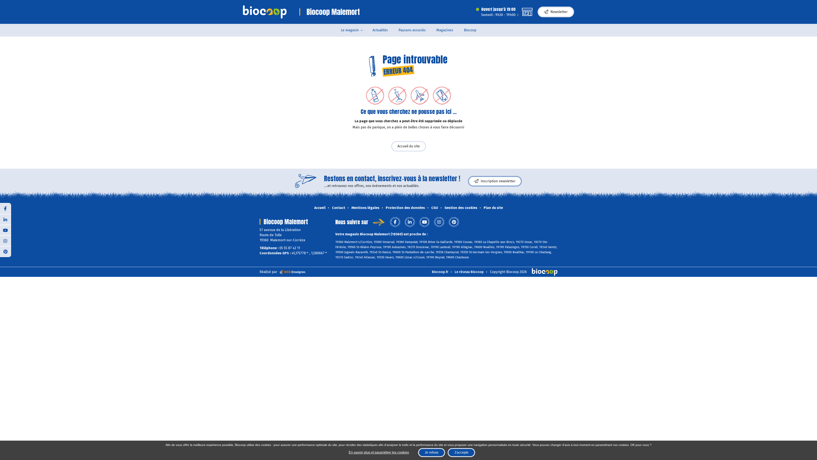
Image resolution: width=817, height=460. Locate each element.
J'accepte (461, 452)
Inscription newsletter (498, 181)
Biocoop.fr (440, 272)
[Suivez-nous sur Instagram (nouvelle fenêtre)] (5, 240)
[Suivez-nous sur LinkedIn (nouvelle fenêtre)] (5, 219)
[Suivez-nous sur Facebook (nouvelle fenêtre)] (5, 208)
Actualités (380, 30)
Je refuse (431, 452)
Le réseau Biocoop (469, 272)
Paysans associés (412, 30)
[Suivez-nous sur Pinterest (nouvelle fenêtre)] (5, 251)
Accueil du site (408, 146)
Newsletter (559, 12)
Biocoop (470, 30)
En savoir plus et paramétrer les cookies (379, 452)
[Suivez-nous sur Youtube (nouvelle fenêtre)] (5, 230)
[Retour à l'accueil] (265, 12)
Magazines (444, 30)
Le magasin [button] (350, 30)
